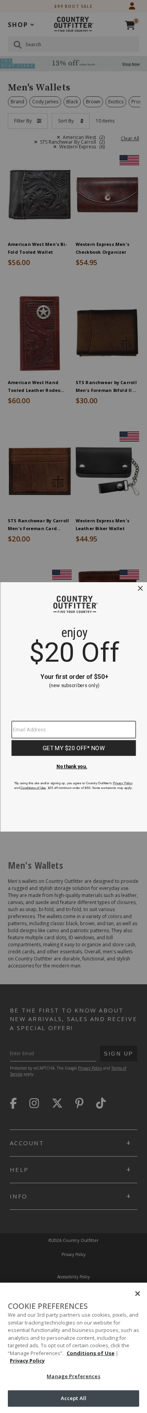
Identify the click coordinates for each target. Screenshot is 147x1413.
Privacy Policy (27, 1360)
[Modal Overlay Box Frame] (73, 706)
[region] (73, 1348)
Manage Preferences (73, 1376)
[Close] (137, 1293)
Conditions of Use (90, 1353)
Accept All (73, 1398)
